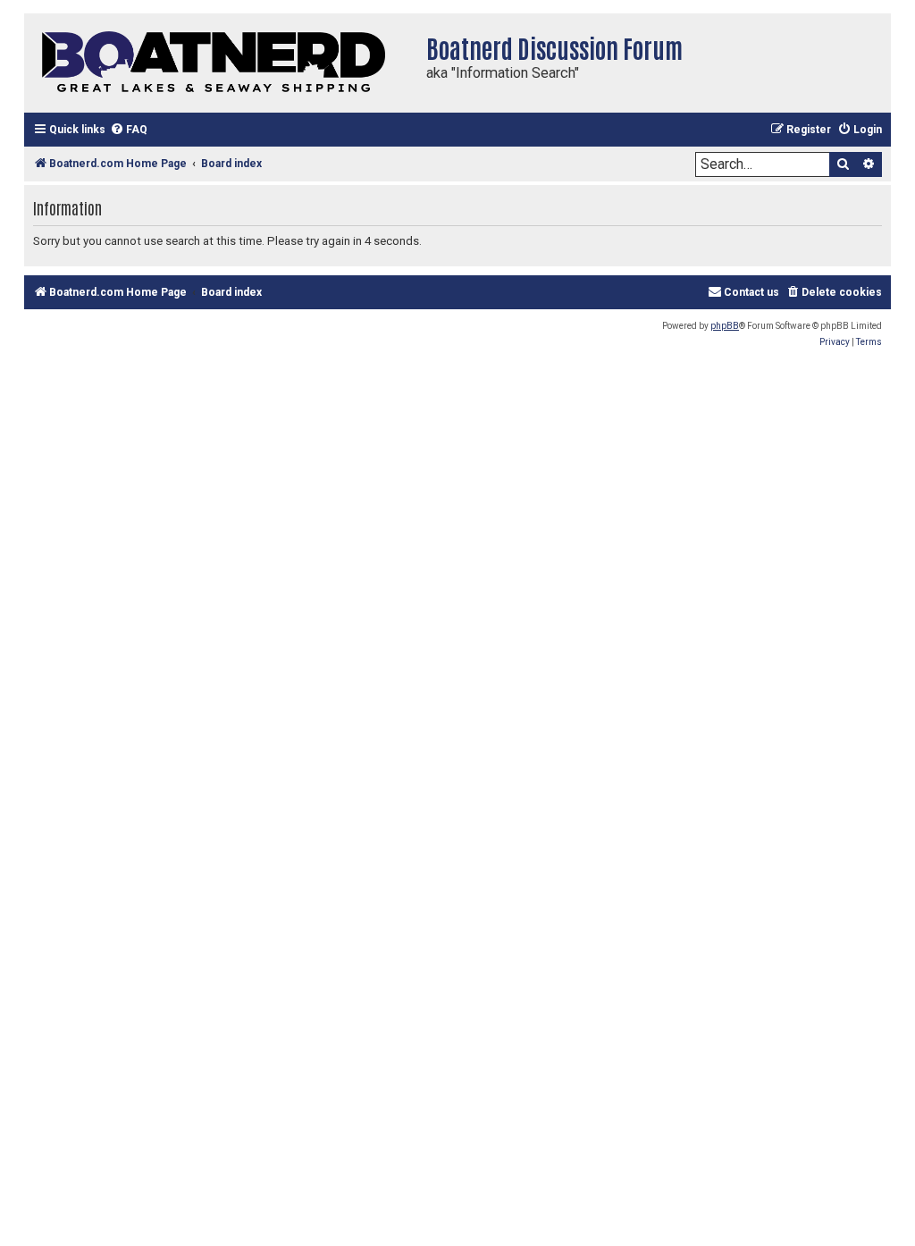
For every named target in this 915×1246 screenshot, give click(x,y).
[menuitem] (128, 130)
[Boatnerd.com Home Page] (221, 63)
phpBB (724, 326)
